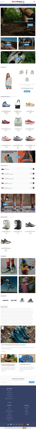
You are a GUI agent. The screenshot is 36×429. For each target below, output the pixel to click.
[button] (1, 22)
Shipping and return (9, 417)
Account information (27, 407)
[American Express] (8, 424)
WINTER (20, 258)
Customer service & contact (9, 418)
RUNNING (2, 276)
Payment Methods (9, 415)
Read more (3, 351)
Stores (9, 408)
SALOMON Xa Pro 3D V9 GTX (30, 231)
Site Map (9, 420)
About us (9, 407)
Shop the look (27, 91)
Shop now (30, 24)
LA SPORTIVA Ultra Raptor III (6, 128)
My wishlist (26, 411)
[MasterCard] (25, 424)
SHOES (2, 258)
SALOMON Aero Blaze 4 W (6, 145)
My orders (26, 408)
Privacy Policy (9, 414)
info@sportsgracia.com (10, 398)
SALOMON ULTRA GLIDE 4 (30, 128)
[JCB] (22, 424)
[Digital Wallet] (14, 424)
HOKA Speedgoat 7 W (30, 111)
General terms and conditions (9, 411)
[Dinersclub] (16, 424)
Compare (26, 412)
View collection (13, 96)
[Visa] (28, 424)
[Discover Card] (19, 424)
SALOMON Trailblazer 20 (6, 231)
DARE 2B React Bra (18, 128)
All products (26, 414)
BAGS (19, 276)
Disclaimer (9, 412)
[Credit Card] (11, 424)
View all (9, 165)
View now (8, 44)
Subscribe (32, 382)
